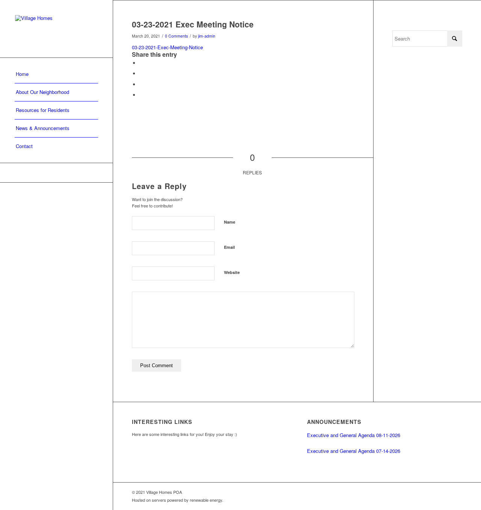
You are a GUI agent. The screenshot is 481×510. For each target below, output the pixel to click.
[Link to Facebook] (56, 172)
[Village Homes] (56, 28)
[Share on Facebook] (141, 63)
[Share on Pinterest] (141, 84)
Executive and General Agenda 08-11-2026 (353, 435)
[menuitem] (56, 74)
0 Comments (176, 36)
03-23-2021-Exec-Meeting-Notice (167, 47)
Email (229, 247)
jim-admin (206, 36)
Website (232, 272)
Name (229, 222)
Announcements (334, 421)
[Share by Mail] (141, 94)
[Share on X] (141, 73)
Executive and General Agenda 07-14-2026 (353, 450)
